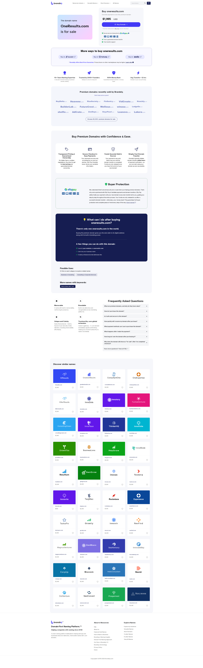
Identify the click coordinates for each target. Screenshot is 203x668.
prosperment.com (109, 603)
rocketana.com (109, 506)
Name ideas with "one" (67, 286)
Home (95, 650)
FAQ (95, 627)
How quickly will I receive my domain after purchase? (120, 321)
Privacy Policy (98, 647)
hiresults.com (58, 385)
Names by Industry (78, 3)
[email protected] (107, 254)
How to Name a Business (101, 634)
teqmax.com (83, 506)
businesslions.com (84, 457)
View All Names (128, 639)
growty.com (83, 530)
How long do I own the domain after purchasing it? (120, 336)
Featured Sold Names (100, 632)
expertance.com (133, 506)
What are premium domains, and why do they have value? (122, 306)
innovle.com (58, 506)
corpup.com (58, 579)
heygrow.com (108, 457)
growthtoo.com (59, 457)
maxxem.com (83, 579)
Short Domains (105, 3)
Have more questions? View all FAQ (115, 348)
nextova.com (132, 481)
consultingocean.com (60, 433)
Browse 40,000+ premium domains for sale (101, 119)
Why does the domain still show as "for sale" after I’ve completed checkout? (124, 342)
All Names (116, 3)
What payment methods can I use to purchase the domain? (122, 326)
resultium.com (58, 481)
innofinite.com (133, 433)
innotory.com (108, 408)
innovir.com (108, 530)
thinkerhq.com (108, 433)
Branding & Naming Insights (102, 637)
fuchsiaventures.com (134, 408)
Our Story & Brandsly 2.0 (101, 642)
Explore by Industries (130, 626)
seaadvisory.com (109, 554)
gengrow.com (83, 481)
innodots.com (83, 409)
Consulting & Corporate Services (86, 274)
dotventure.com (59, 603)
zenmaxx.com (83, 554)
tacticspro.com (59, 530)
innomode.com (133, 457)
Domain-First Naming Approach (103, 639)
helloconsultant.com (110, 578)
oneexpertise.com (134, 384)
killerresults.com (59, 408)
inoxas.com (108, 481)
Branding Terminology (100, 644)
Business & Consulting (67, 274)
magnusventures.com (60, 554)
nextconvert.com (84, 603)
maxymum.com (133, 603)
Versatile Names (92, 3)
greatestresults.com (85, 384)
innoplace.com (84, 433)
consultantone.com (110, 384)
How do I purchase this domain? (114, 311)
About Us (96, 629)
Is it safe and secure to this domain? (115, 316)
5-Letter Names (128, 634)
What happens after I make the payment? (117, 331)
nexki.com (132, 579)
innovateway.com (134, 554)
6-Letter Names (128, 636)
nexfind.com (132, 530)
